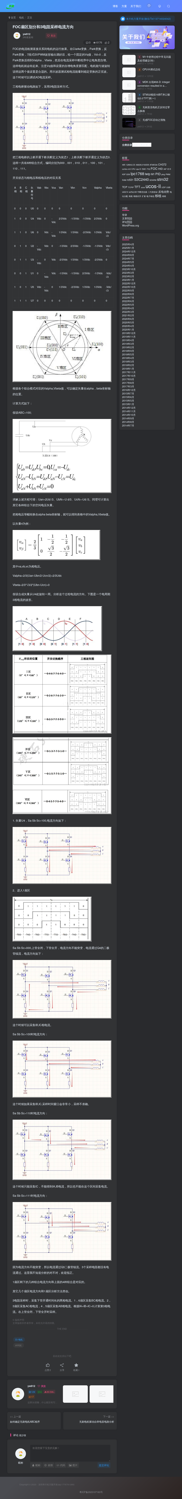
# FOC (18, 1345)
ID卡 (169, 169)
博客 (115, 6)
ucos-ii (153, 186)
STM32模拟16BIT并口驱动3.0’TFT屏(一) (153, 96)
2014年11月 (129, 411)
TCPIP (131, 187)
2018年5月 (128, 354)
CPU (133, 169)
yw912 (26, 34)
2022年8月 (128, 294)
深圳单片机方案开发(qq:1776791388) (56, 1484)
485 (123, 164)
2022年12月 (129, 283)
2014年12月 (129, 407)
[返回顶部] (174, 1488)
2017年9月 (128, 379)
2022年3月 (128, 311)
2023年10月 (129, 269)
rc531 (130, 180)
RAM (124, 180)
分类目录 (127, 145)
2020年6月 (128, 319)
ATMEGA (153, 164)
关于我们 (135, 6)
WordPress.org (130, 225)
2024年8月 (128, 255)
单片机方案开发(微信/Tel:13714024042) (148, 18)
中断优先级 (142, 192)
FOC (154, 168)
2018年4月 (128, 358)
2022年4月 (128, 308)
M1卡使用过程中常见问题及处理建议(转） (154, 58)
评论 (127, 222)
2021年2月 (128, 315)
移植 (158, 195)
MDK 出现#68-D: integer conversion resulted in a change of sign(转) (153, 85)
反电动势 (163, 191)
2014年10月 (129, 414)
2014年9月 (128, 418)
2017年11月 (129, 372)
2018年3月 (128, 361)
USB (168, 187)
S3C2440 (141, 179)
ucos (143, 187)
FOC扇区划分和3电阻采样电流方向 (43, 26)
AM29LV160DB (142, 164)
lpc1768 (137, 173)
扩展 (144, 196)
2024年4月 (128, 265)
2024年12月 (129, 251)
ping (163, 174)
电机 (21, 17)
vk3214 (125, 192)
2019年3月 (128, 343)
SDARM (152, 180)
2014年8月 (128, 422)
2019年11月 (129, 336)
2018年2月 (128, 365)
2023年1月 (128, 280)
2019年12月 (129, 333)
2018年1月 (128, 368)
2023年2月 (128, 276)
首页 (13, 17)
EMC (144, 169)
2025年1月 (128, 248)
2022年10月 (129, 287)
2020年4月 (128, 326)
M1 (153, 174)
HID (160, 169)
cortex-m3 (126, 169)
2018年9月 (128, 351)
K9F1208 (126, 174)
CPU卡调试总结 (151, 69)
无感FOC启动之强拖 (154, 119)
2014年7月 (128, 425)
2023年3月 (128, 272)
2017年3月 (128, 386)
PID (158, 174)
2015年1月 (128, 404)
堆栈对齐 (137, 196)
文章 (127, 218)
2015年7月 (128, 393)
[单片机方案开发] (10, 5)
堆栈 (131, 196)
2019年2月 (128, 347)
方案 (124, 6)
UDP (164, 187)
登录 (124, 215)
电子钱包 (150, 196)
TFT (137, 187)
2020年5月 (128, 322)
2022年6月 (128, 301)
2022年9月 (128, 290)
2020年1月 (128, 329)
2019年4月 (128, 340)
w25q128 (133, 192)
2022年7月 (128, 297)
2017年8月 (128, 383)
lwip (147, 174)
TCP (124, 187)
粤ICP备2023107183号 (91, 1492)
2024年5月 (128, 262)
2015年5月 (128, 400)
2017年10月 (129, 375)
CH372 (162, 164)
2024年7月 (128, 258)
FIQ (148, 169)
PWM (168, 174)
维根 (164, 196)
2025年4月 (128, 244)
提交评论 (104, 1465)
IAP (165, 169)
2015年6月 (128, 397)
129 (33, 1391)
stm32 (162, 179)
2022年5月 (128, 304)
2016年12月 (129, 390)
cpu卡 (138, 169)
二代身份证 (153, 192)
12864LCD (130, 164)
